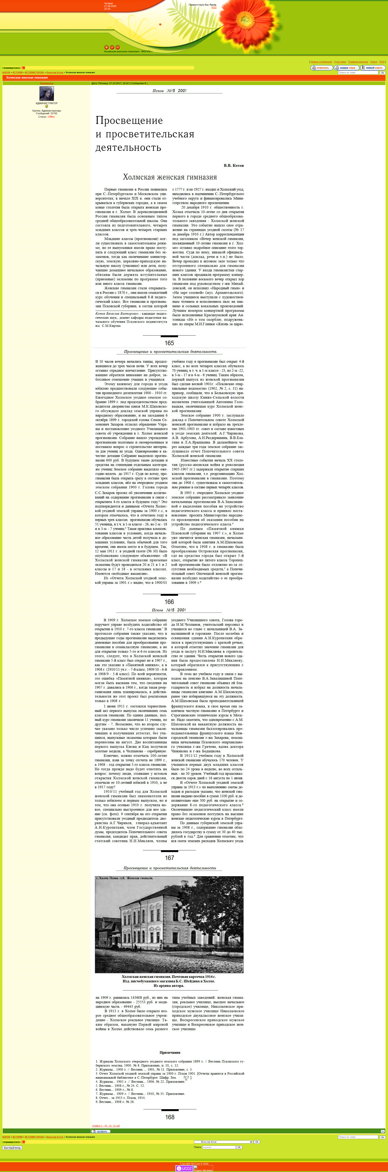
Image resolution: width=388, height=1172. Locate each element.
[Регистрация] (112, 46)
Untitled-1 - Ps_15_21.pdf (106, 1125)
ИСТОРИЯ (17, 72)
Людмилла (46, 83)
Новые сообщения (321, 61)
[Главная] (106, 46)
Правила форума (358, 61)
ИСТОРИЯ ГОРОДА (34, 72)
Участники (340, 61)
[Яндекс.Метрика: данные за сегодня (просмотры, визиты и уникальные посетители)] (203, 1168)
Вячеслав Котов (54, 72)
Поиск (373, 61)
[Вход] (117, 46)
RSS (214, 7)
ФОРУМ (6, 72)
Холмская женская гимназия (80, 72)
